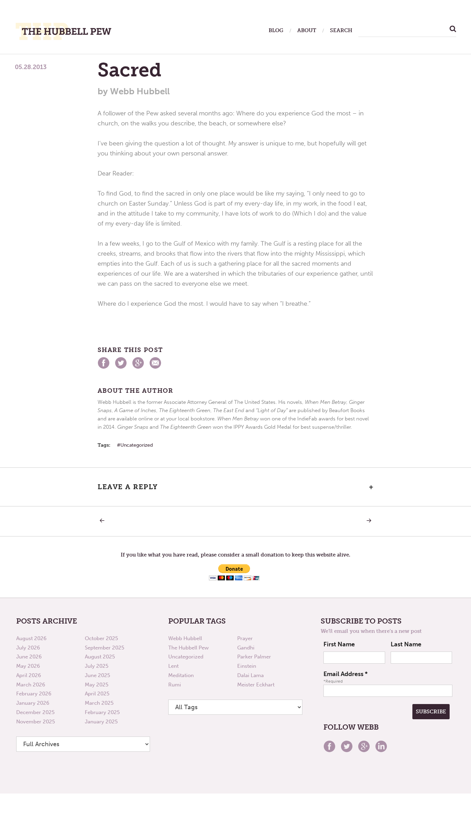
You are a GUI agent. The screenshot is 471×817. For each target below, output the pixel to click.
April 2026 (28, 675)
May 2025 (96, 685)
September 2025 (104, 648)
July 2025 (96, 666)
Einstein (246, 666)
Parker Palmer (254, 657)
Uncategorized (136, 445)
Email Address (345, 674)
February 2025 (102, 712)
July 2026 (28, 648)
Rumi (174, 685)
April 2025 (97, 694)
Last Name (406, 644)
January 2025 (101, 722)
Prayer (245, 638)
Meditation (181, 675)
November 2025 (35, 722)
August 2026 (31, 638)
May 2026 (28, 666)
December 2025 (35, 712)
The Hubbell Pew (188, 648)
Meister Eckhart (255, 685)
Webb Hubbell (185, 638)
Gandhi (245, 648)
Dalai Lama (250, 675)
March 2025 (99, 703)
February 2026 (33, 694)
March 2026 (30, 685)
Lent (173, 666)
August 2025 (100, 657)
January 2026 (32, 703)
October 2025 (101, 638)
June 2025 (97, 675)
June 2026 (29, 657)
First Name (339, 644)
